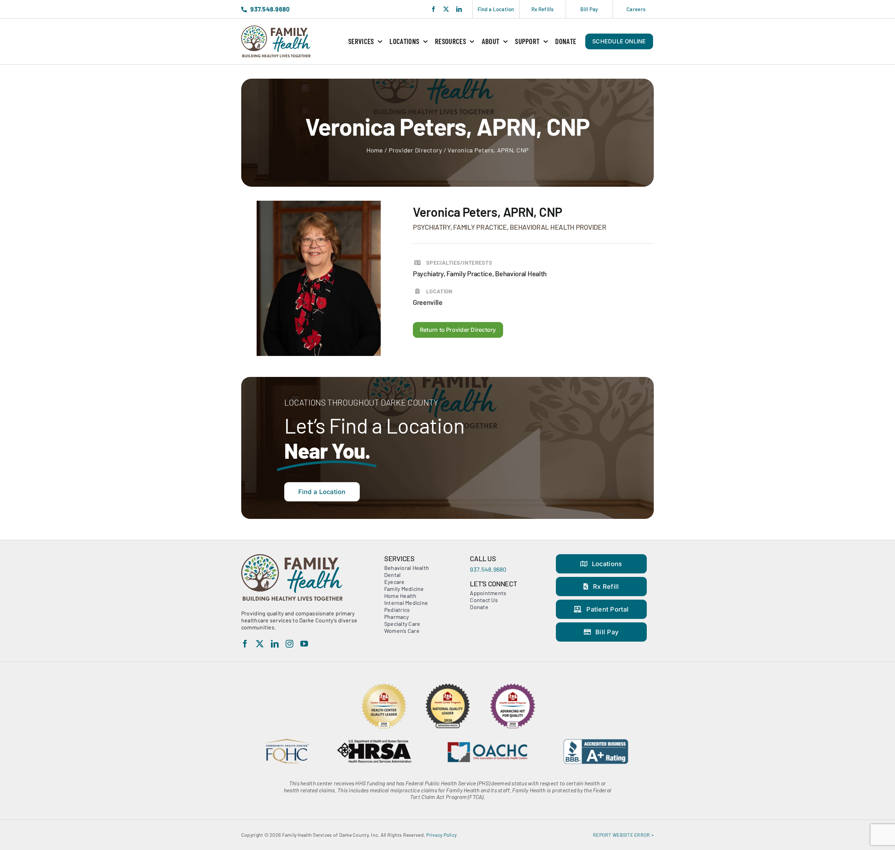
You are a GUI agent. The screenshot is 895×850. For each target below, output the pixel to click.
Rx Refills (542, 9)
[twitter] (446, 9)
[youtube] (304, 644)
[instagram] (289, 644)
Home (374, 150)
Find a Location (496, 9)
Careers (635, 9)
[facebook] (433, 9)
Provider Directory (415, 150)
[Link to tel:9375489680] (244, 9)
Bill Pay (589, 9)
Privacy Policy (441, 835)
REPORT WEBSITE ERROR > (623, 835)
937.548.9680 (488, 569)
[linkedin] (459, 9)
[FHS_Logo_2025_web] (275, 29)
